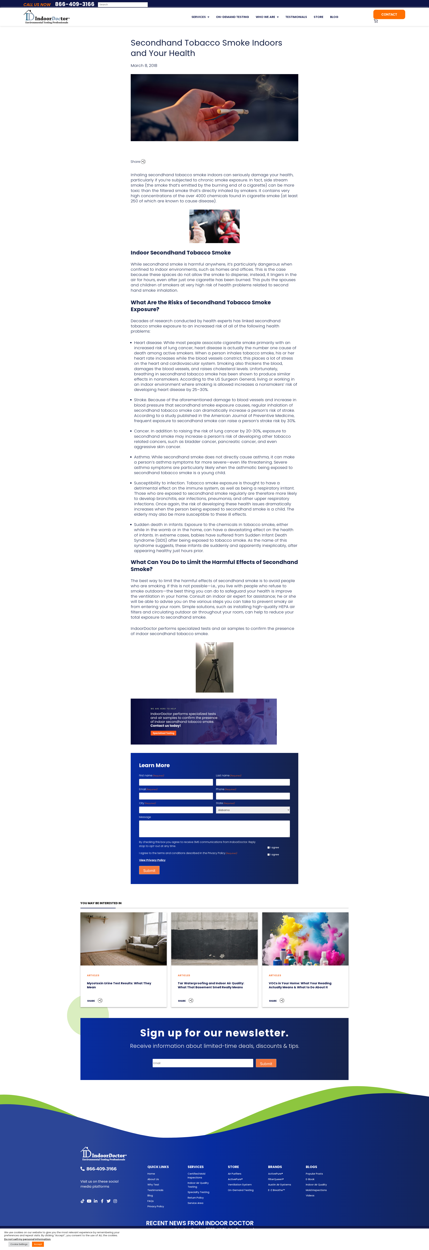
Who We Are (265, 17)
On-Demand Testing (232, 17)
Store (318, 17)
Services (199, 17)
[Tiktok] (82, 1201)
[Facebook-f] (102, 1201)
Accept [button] (38, 1244)
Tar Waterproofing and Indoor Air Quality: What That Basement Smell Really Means (211, 985)
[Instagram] (115, 1201)
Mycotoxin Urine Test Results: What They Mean (119, 985)
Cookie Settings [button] (18, 1244)
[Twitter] (109, 1201)
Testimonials (296, 17)
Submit (149, 870)
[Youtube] (89, 1201)
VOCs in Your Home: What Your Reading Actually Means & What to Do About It (300, 985)
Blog (334, 17)
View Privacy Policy (152, 860)
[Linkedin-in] (96, 1201)
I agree (274, 847)
